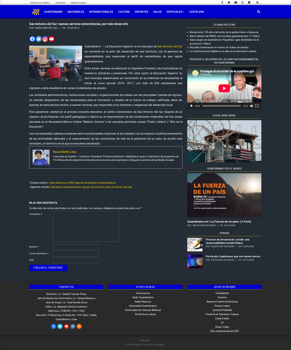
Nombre (34, 246)
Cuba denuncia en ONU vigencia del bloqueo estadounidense (82, 182)
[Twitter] (39, 39)
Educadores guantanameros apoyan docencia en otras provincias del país (91, 186)
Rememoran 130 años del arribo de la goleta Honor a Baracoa (224, 32)
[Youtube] (51, 39)
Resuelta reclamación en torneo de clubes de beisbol (219, 47)
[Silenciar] (251, 106)
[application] (224, 88)
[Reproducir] (191, 106)
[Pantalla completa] (257, 106)
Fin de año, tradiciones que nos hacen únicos (233, 256)
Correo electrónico (39, 253)
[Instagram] (45, 39)
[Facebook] (32, 39)
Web (31, 260)
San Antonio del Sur (169, 46)
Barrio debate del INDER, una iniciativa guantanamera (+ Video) (225, 36)
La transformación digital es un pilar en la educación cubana (223, 51)
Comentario (35, 214)
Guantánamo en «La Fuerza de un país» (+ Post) (219, 221)
